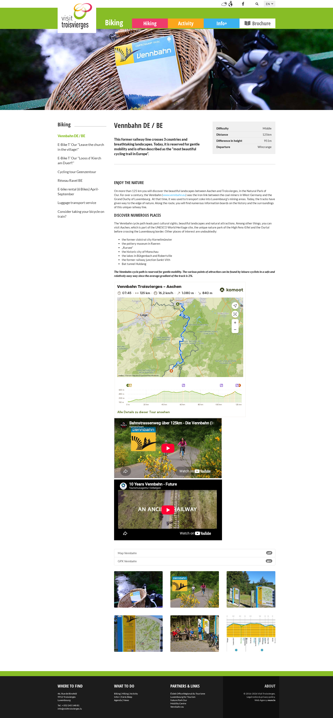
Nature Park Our (178, 700)
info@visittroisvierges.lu (70, 708)
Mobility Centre (178, 703)
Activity (185, 23)
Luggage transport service (77, 202)
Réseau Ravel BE (70, 180)
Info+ (221, 23)
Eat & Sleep (126, 696)
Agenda (118, 700)
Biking (114, 22)
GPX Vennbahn (194, 561)
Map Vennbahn (194, 553)
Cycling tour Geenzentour (77, 172)
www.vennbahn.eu (174, 195)
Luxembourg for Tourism (182, 696)
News (126, 700)
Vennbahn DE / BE (71, 136)
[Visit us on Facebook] (243, 4)
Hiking (149, 23)
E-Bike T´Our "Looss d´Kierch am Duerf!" (79, 160)
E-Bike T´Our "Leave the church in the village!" (81, 146)
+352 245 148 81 (70, 705)
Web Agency (261, 700)
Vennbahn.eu (177, 706)
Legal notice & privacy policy (261, 696)
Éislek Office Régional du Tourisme (187, 693)
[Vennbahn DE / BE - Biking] (138, 589)
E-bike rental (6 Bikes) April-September (78, 191)
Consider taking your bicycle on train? (81, 213)
